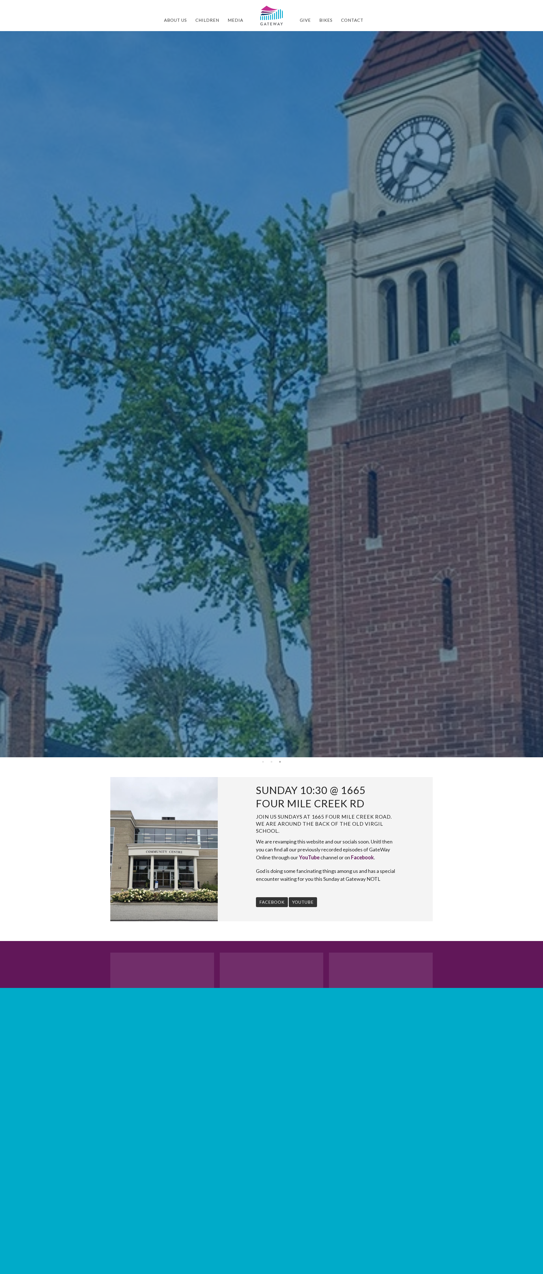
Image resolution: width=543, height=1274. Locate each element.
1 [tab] (263, 761)
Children (207, 20)
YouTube (309, 857)
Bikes (326, 20)
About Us (175, 20)
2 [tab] (271, 761)
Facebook (362, 857)
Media (235, 20)
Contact (352, 20)
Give (305, 20)
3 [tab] (280, 761)
